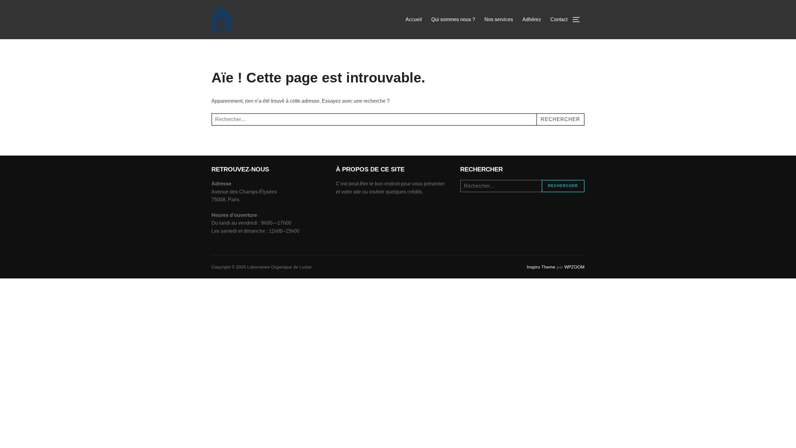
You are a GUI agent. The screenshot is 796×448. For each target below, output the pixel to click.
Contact (558, 19)
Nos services (498, 19)
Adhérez (531, 19)
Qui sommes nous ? (453, 19)
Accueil (413, 19)
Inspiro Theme (541, 266)
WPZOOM (574, 266)
